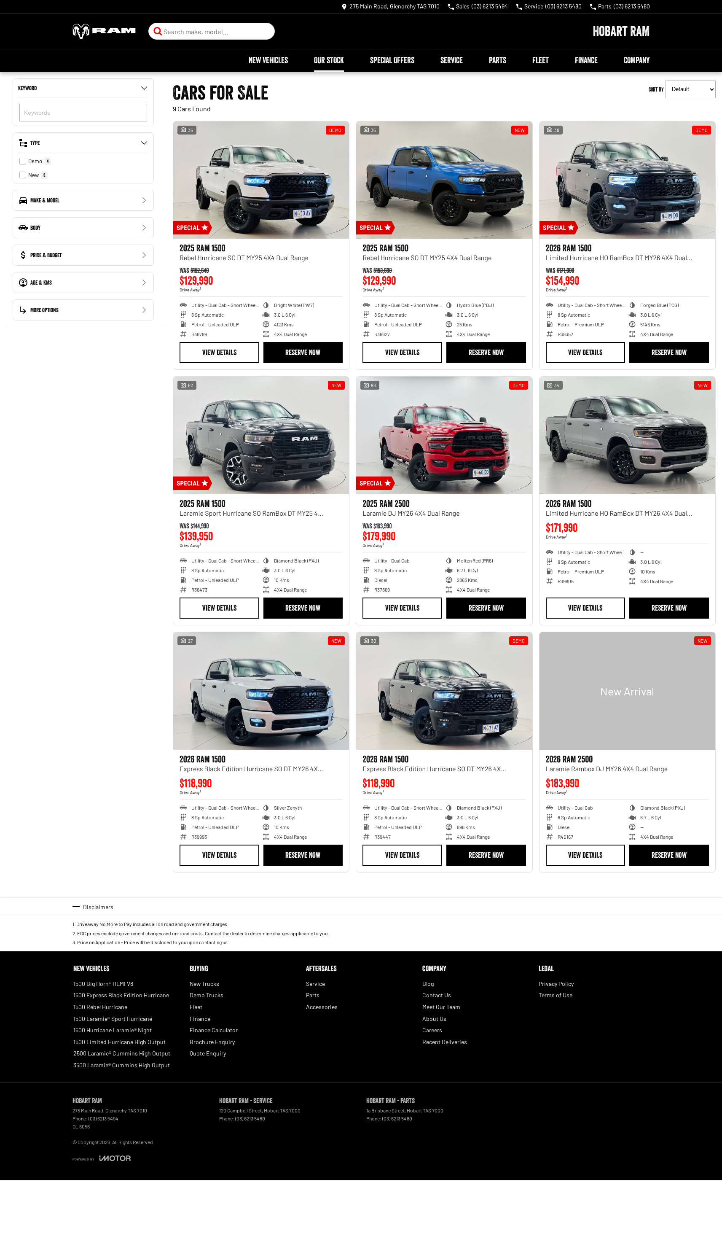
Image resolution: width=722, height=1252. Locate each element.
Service (451, 60)
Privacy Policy (556, 983)
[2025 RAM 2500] (444, 435)
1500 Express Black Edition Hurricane (121, 995)
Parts (497, 60)
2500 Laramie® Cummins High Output (121, 1053)
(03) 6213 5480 (250, 1118)
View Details (219, 352)
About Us (434, 1018)
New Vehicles (268, 60)
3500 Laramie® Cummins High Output (121, 1065)
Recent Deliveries (444, 1041)
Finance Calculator (214, 1030)
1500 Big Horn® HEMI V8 (103, 983)
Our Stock (329, 60)
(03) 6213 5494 (103, 1118)
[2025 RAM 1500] (261, 180)
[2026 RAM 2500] (627, 690)
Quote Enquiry (208, 1053)
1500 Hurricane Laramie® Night (112, 1030)
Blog (428, 983)
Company (637, 60)
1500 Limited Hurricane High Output (119, 1041)
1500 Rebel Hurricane (100, 1006)
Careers (432, 1030)
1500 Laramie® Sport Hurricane (112, 1018)
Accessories (322, 1006)
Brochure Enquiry (212, 1041)
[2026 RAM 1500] (627, 180)
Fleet (540, 60)
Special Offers (392, 60)
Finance (586, 60)
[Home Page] (104, 31)
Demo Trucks (206, 995)
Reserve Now (302, 352)
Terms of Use (555, 995)
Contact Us (436, 995)
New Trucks (204, 983)
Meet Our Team (441, 1006)
